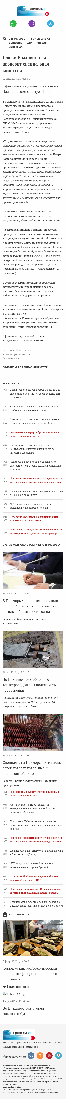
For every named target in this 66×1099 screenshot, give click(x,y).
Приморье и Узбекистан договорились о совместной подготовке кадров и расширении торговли (36, 465)
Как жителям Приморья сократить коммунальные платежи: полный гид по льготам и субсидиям (32, 449)
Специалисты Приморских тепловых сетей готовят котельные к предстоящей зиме (33, 768)
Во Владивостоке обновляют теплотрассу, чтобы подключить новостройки (29, 684)
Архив (58, 1042)
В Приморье (17, 38)
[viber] (31, 23)
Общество (16, 42)
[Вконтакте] (31, 1055)
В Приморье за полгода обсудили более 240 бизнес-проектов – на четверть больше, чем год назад (35, 393)
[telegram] (50, 23)
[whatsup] (13, 23)
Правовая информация (28, 1042)
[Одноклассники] (40, 1055)
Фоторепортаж (19, 914)
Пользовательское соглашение (20, 1046)
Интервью (16, 47)
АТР (29, 42)
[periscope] (58, 1055)
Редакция (8, 1042)
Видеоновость (19, 987)
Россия (42, 42)
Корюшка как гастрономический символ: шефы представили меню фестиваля (31, 973)
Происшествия (39, 38)
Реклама (48, 1042)
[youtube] (49, 1055)
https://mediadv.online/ (12, 1087)
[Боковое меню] (5, 39)
